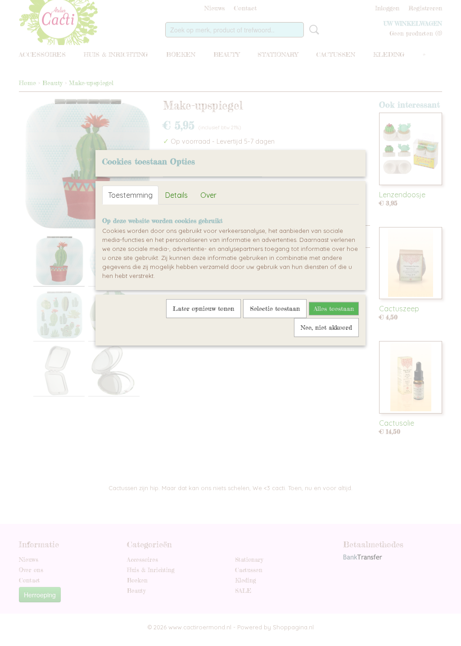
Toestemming (130, 195)
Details (176, 195)
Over (208, 195)
